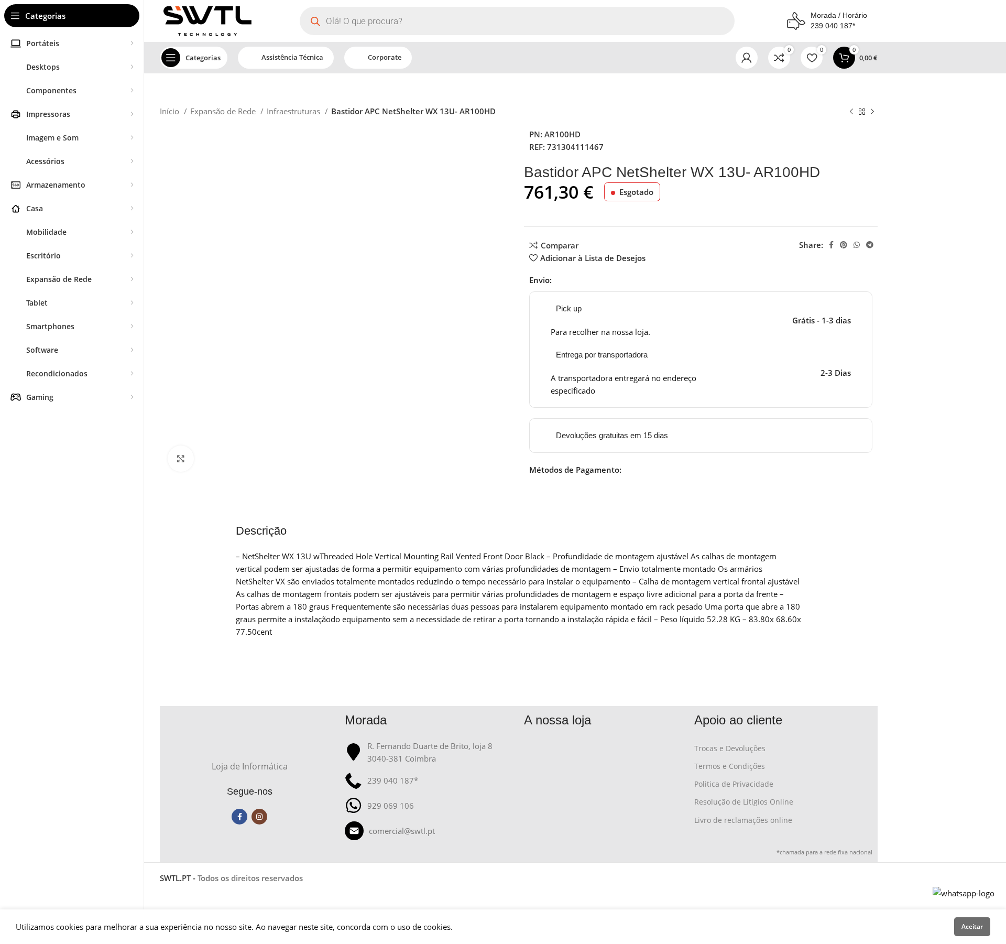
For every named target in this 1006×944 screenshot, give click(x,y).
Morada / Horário (839, 15)
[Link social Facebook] (831, 245)
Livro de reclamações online (743, 820)
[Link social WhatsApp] (856, 245)
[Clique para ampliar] (181, 459)
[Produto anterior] (851, 112)
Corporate (384, 57)
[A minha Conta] (746, 57)
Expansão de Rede (224, 111)
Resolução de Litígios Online (743, 802)
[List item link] (429, 830)
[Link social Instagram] (259, 816)
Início (170, 111)
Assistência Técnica (292, 57)
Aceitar (972, 926)
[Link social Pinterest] (843, 245)
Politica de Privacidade (733, 784)
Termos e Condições (729, 766)
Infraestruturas (294, 111)
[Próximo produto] (872, 112)
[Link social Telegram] (870, 245)
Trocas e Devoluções (730, 748)
